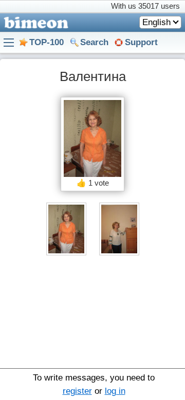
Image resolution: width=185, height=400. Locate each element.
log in (115, 391)
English (156, 22)
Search (94, 42)
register (77, 391)
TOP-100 (46, 42)
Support (141, 42)
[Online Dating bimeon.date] (34, 22)
